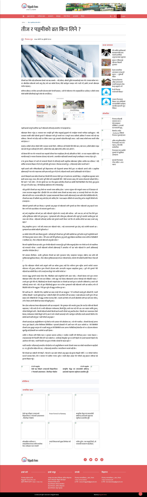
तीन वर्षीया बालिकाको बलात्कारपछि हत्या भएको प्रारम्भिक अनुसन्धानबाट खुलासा (119, 54)
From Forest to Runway (57, 413)
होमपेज (23, 23)
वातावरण (50, 16)
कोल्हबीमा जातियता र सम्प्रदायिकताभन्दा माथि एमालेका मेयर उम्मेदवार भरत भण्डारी (32, 444)
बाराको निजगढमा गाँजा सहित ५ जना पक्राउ (117, 162)
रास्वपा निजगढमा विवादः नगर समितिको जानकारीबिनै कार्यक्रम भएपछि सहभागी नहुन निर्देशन (118, 104)
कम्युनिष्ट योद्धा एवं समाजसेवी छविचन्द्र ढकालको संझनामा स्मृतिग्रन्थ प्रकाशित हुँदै (85, 416)
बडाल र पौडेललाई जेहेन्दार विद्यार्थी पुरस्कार (117, 62)
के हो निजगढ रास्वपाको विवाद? (117, 90)
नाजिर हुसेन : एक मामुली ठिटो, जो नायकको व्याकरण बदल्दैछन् (86, 442)
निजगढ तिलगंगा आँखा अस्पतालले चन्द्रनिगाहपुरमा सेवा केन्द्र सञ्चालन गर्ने (118, 83)
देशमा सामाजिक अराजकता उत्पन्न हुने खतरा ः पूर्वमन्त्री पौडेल (118, 73)
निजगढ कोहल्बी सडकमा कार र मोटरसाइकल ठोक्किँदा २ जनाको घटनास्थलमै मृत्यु (118, 123)
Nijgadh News (103, 495)
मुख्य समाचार (31, 16)
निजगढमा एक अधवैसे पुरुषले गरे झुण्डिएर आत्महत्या (118, 152)
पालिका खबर (41, 16)
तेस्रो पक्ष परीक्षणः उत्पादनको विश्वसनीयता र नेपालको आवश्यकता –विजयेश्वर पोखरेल (33, 416)
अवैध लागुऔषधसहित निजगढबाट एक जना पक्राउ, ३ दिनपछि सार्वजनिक (118, 144)
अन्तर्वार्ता (75, 16)
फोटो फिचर (67, 16)
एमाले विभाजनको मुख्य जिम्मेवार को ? (60, 442)
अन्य (27, 20)
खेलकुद (58, 16)
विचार (82, 16)
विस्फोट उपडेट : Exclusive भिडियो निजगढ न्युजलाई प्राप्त (118, 133)
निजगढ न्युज (29, 39)
